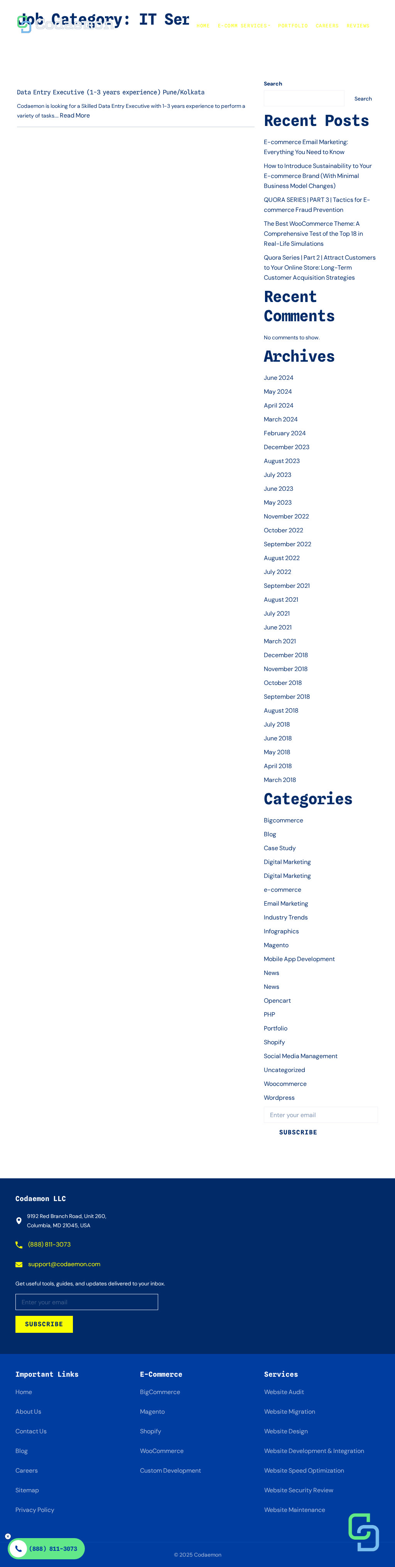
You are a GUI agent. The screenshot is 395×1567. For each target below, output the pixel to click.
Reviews (358, 26)
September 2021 (287, 586)
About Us (28, 1412)
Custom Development (170, 1470)
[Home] (65, 25)
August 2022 (282, 558)
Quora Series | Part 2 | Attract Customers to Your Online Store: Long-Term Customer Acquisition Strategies (320, 267)
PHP (269, 1014)
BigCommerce (160, 1392)
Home (23, 1392)
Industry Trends (286, 917)
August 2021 (281, 600)
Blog (270, 834)
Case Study (280, 848)
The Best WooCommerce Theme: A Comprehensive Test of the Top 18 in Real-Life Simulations (313, 234)
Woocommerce (285, 1084)
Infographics (281, 931)
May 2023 (278, 502)
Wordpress (279, 1098)
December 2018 (286, 655)
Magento (276, 945)
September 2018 (287, 697)
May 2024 (278, 392)
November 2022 (286, 516)
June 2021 (278, 627)
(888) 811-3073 (49, 1244)
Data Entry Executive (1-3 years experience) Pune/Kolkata (110, 92)
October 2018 (283, 683)
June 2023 (278, 489)
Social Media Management (301, 1056)
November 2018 (286, 669)
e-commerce (282, 890)
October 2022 (283, 530)
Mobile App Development (299, 959)
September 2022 (287, 544)
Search (273, 83)
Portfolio (293, 26)
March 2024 (281, 419)
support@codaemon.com (63, 1264)
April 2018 (278, 766)
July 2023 (277, 475)
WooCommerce (162, 1451)
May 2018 (277, 752)
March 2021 (280, 641)
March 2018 (280, 780)
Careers (327, 26)
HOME (203, 26)
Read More (75, 115)
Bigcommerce (283, 820)
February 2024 (285, 433)
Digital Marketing (287, 862)
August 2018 (281, 710)
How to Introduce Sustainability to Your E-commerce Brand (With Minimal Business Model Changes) (318, 176)
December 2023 (286, 447)
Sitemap (27, 1490)
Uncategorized (284, 1070)
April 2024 (279, 405)
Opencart (277, 1001)
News (271, 973)
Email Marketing (286, 903)
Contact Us (31, 1431)
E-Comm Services (242, 26)
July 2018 (277, 724)
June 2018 (278, 738)
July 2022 (277, 572)
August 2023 (282, 461)
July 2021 (277, 613)
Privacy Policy (34, 1510)
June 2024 (279, 378)
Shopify (274, 1042)
